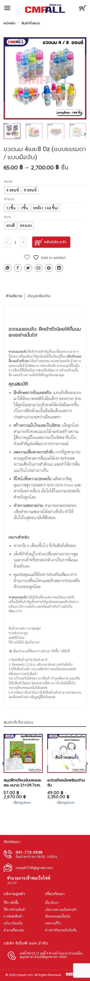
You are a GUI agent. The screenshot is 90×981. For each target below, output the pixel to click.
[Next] (78, 78)
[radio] (12, 190)
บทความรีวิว (53, 923)
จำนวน (9, 199)
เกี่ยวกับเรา (52, 903)
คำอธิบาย (14, 296)
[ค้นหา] (73, 8)
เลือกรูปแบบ (22, 802)
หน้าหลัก (9, 23)
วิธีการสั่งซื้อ (11, 903)
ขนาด (8, 181)
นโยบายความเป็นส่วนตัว (61, 909)
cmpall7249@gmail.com (34, 868)
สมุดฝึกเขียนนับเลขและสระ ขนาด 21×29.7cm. (22, 782)
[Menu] (7, 8)
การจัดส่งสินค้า (13, 916)
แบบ (7, 216)
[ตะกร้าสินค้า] (82, 10)
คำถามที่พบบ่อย (14, 930)
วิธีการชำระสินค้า (15, 909)
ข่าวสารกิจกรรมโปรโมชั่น (61, 930)
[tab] (14, 296)
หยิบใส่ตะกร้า (55, 242)
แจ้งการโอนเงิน (13, 923)
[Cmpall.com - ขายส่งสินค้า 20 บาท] (45, 8)
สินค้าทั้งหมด (30, 23)
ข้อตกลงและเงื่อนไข (57, 916)
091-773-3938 (29, 852)
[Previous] (11, 78)
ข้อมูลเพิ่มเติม (38, 296)
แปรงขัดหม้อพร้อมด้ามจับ (66, 782)
